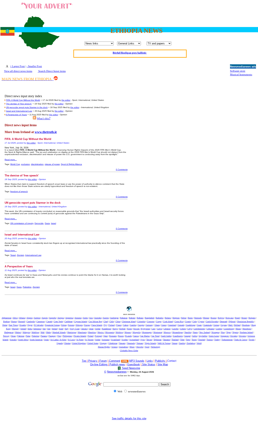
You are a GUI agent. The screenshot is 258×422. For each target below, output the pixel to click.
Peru (59, 336)
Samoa (136, 336)
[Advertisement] (183, 12)
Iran (44, 329)
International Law (33, 255)
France (119, 325)
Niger (228, 332)
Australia (97, 318)
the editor (65, 100)
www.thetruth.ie (46, 132)
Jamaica (84, 329)
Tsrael (13, 255)
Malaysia (26, 332)
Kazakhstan (106, 329)
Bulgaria (252, 318)
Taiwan (149, 340)
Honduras (246, 325)
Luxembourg (229, 329)
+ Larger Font (17, 66)
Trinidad (201, 340)
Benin (190, 318)
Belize (183, 318)
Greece (163, 325)
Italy (67, 329)
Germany (149, 325)
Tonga (194, 340)
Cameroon (40, 321)
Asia (91, 318)
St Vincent (89, 340)
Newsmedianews (117, 371)
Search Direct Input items (52, 71)
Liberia (183, 329)
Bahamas (123, 318)
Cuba (194, 321)
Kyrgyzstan (145, 329)
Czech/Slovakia (212, 321)
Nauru (195, 332)
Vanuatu (122, 343)
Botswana (229, 318)
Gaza (47, 223)
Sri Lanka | (55, 340)
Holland (237, 325)
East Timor (13, 325)
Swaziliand (115, 340)
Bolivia (221, 318)
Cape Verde (58, 321)
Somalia (13, 340)
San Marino (145, 336)
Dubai (4, 325)
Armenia (78, 318)
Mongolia (136, 332)
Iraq (48, 329)
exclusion (25, 164)
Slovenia (242, 336)
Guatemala (207, 325)
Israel (53, 223)
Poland (90, 336)
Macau (238, 329)
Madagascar (9, 332)
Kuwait (136, 329)
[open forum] (87, 360)
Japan (91, 329)
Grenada (181, 325)
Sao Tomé (155, 336)
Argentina (69, 318)
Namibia (187, 332)
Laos (153, 329)
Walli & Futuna (164, 343)
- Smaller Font (34, 66)
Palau (28, 336)
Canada (49, 321)
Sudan (97, 340)
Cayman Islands (80, 321)
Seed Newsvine (130, 368)
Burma (14, 321)
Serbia (194, 336)
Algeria (29, 318)
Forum (103, 360)
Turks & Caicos (240, 340)
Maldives (35, 332)
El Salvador (39, 325)
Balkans (140, 318)
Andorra (37, 318)
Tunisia (210, 340)
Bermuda (198, 318)
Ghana (157, 325)
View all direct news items (18, 71)
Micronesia (109, 332)
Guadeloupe (190, 325)
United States (92, 343)
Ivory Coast (75, 329)
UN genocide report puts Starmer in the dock (27, 107)
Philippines (67, 336)
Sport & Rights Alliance (71, 164)
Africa (15, 318)
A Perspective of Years (16, 115)
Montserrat (157, 332)
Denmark (223, 321)
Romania (113, 336)
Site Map (162, 364)
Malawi (18, 332)
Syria (142, 340)
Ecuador (23, 325)
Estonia (71, 325)
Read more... (11, 159)
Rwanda (128, 336)
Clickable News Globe (129, 350)
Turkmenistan (227, 340)
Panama (44, 336)
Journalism (123, 347)
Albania (22, 318)
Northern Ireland (246, 332)
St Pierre (79, 340)
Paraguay (52, 336)
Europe (87, 325)
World (199, 343)
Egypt (30, 325)
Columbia (141, 321)
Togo (188, 340)
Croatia (188, 321)
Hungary (15, 329)
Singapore (225, 336)
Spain (46, 340)
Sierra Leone (214, 336)
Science (114, 347)
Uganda (60, 343)
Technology (155, 347)
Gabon (125, 325)
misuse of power (52, 164)
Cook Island (168, 321)
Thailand (175, 340)
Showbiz (139, 347)
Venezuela (131, 343)
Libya (189, 329)
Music (132, 347)
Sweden (125, 340)
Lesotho (175, 329)
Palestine (27, 287)
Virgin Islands (150, 343)
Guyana (224, 325)
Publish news (117, 364)
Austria (106, 318)
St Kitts (63, 340)
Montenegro (147, 332)
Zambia (182, 343)
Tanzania (166, 340)
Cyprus (201, 321)
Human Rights (104, 347)
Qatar (105, 336)
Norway (6, 336)
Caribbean (68, 321)
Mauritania (82, 332)
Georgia (141, 325)
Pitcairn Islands (80, 336)
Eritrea (64, 325)
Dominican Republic (245, 321)
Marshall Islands (59, 332)
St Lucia (71, 340)
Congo (158, 321)
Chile (111, 321)
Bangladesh (149, 318)
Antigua (60, 318)
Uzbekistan (112, 343)
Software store (237, 70)
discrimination (37, 164)
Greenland (172, 325)
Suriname (105, 340)
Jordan (97, 329)
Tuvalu (251, 340)
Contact (171, 360)
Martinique (71, 332)
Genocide (39, 223)
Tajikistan (157, 340)
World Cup (15, 164)
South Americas (36, 340)
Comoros (150, 321)
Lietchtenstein (199, 329)
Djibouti (232, 321)
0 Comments (122, 169)
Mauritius (92, 332)
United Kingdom (79, 343)
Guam (199, 325)
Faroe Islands (97, 325)
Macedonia (246, 329)
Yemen (174, 343)
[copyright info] (108, 360)
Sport (147, 347)
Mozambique (177, 332)
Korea (129, 329)
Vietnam (139, 343)
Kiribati (122, 329)
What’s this (43, 118)
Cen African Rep (95, 321)
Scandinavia (178, 336)
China (117, 321)
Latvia (159, 329)
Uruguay (103, 343)
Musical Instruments (241, 74)
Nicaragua (215, 332)
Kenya (115, 329)
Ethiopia (79, 325)
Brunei (244, 318)
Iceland (23, 329)
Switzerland (134, 340)
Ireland (54, 329)
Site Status (148, 364)
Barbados (159, 318)
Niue (223, 332)
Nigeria (235, 332)
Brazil (237, 318)
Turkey (217, 340)
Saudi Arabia (166, 336)
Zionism (20, 255)
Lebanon (167, 329)
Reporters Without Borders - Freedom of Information (129, 55)
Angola (45, 318)
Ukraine (67, 343)
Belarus (168, 318)
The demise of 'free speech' (19, 104)
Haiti (230, 325)
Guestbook (133, 364)
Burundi (21, 321)
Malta (48, 332)
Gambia (133, 325)
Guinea (216, 325)
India (30, 329)
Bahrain (132, 318)
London (219, 329)
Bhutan (206, 318)
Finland (111, 325)
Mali (43, 332)
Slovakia (233, 336)
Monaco (128, 332)
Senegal (187, 336)
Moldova (119, 332)
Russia (121, 336)
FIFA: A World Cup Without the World (23, 100)
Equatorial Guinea (52, 325)
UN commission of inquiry (21, 223)
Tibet (182, 340)
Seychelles (203, 336)
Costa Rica (179, 321)
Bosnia (213, 318)
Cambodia (31, 321)
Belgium (176, 318)
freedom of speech (19, 191)
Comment (114, 360)
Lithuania (210, 329)
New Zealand (204, 332)
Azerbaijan (114, 318)
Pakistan (20, 336)
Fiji (105, 325)
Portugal (98, 336)
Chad (106, 321)
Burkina (6, 321)
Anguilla (52, 318)
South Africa (23, 340)
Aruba (85, 318)
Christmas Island (129, 321)
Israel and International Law (19, 111)
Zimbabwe (191, 343)
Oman (13, 336)
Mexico (101, 332)
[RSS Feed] (34, 118)
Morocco (167, 332)
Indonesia (37, 329)
